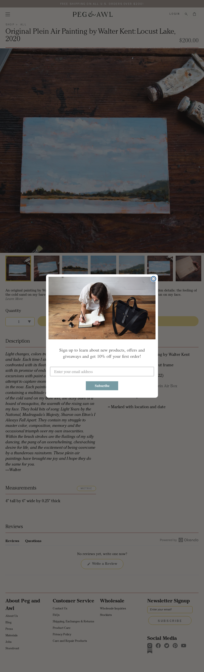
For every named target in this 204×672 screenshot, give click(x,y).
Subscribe (102, 385)
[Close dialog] (153, 278)
